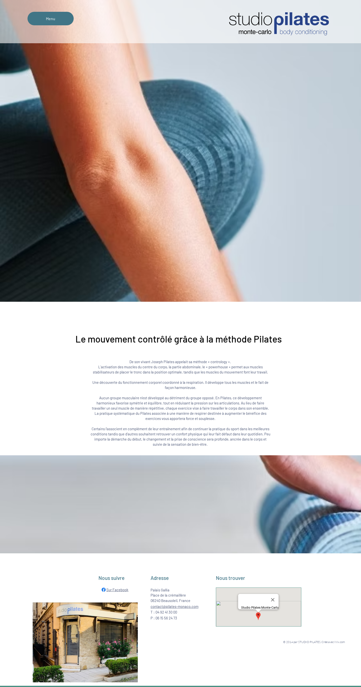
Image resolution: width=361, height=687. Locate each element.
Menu (50, 18)
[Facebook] (103, 589)
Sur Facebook (117, 589)
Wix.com (339, 642)
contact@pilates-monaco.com (174, 606)
